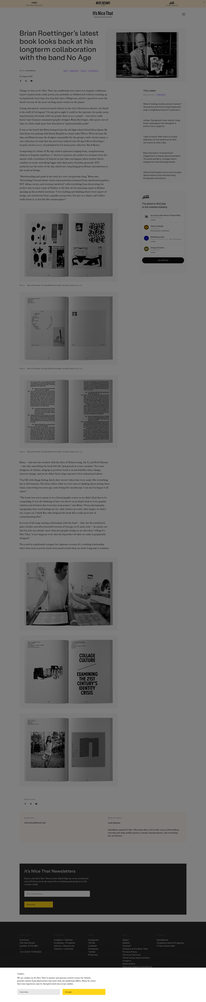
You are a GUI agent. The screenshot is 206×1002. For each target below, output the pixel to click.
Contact (127, 946)
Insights (127, 960)
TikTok (91, 943)
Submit (126, 943)
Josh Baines (31, 70)
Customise (24, 992)
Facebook (93, 949)
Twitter (92, 952)
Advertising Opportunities (136, 957)
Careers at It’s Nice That (135, 949)
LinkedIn (92, 946)
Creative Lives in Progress (170, 943)
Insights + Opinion (63, 940)
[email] (31, 81)
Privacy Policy (130, 952)
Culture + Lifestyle (63, 949)
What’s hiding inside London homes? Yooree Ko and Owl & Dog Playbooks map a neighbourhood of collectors (162, 107)
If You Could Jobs (166, 946)
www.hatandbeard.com (35, 823)
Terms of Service (131, 954)
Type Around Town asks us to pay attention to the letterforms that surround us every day (160, 139)
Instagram (93, 940)
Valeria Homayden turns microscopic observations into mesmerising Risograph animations (162, 175)
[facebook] (20, 81)
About (126, 940)
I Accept (68, 992)
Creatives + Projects (64, 943)
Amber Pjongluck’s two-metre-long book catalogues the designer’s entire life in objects (161, 123)
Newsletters (129, 963)
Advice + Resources (64, 946)
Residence (162, 940)
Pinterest (93, 954)
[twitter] (26, 81)
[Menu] (183, 14)
